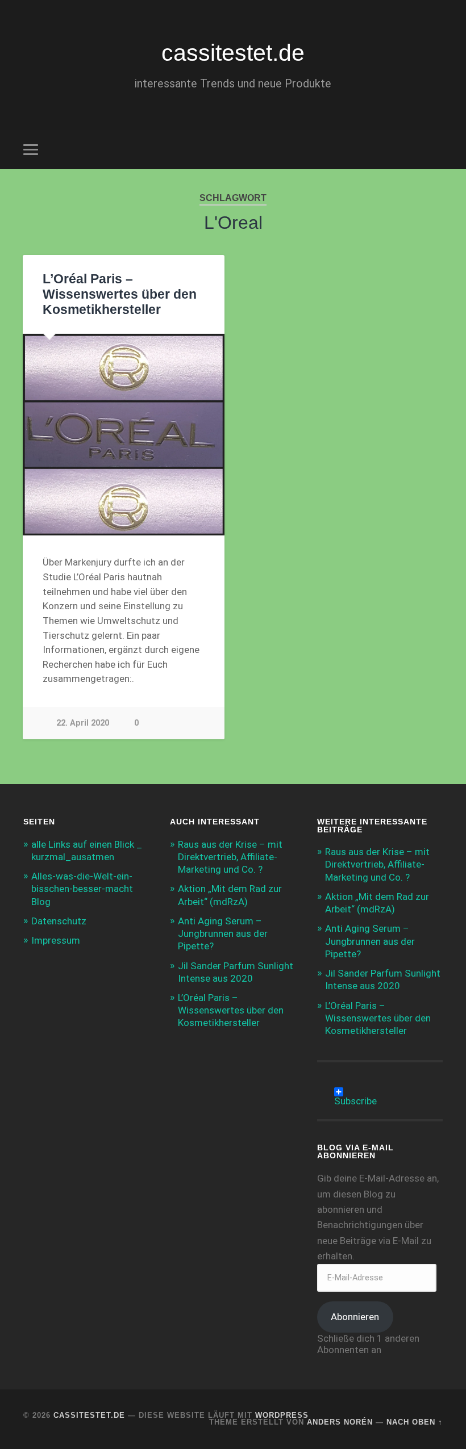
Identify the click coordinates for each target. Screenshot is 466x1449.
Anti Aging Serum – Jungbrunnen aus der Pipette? (223, 933)
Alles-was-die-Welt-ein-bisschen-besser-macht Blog (82, 888)
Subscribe (355, 1095)
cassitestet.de (233, 53)
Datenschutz (58, 921)
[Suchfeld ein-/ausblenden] (436, 149)
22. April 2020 (82, 723)
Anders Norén (340, 1422)
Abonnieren (355, 1316)
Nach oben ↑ (414, 1422)
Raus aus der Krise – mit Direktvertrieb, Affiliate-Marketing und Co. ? (230, 857)
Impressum (55, 940)
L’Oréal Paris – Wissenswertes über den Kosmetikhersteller (120, 294)
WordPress (282, 1415)
